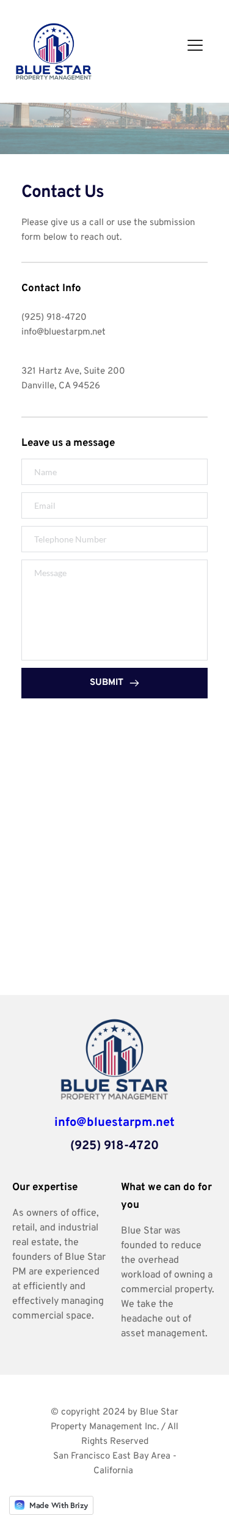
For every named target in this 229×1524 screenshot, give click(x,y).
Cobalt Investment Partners (113, 1486)
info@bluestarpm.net (63, 332)
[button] (195, 45)
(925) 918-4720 (54, 318)
